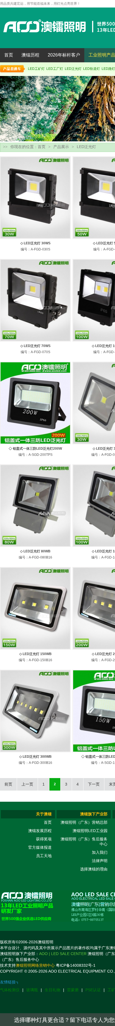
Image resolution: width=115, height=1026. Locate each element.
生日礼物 (52, 990)
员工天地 (44, 855)
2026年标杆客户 (64, 55)
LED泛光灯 (73, 69)
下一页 (94, 784)
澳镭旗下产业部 (93, 814)
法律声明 (99, 860)
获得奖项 (44, 839)
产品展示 (61, 146)
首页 (8, 55)
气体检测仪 (10, 990)
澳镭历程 (30, 55)
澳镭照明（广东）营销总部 (84, 822)
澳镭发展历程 (40, 830)
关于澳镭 (44, 814)
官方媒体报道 (40, 847)
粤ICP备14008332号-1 (75, 965)
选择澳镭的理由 (93, 869)
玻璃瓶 (32, 990)
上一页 (27, 784)
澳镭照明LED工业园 (90, 830)
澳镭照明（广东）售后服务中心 (84, 841)
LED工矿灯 (36, 69)
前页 (8, 784)
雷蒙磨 (73, 990)
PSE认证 (93, 990)
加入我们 (99, 852)
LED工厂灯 (54, 69)
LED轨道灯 (91, 69)
